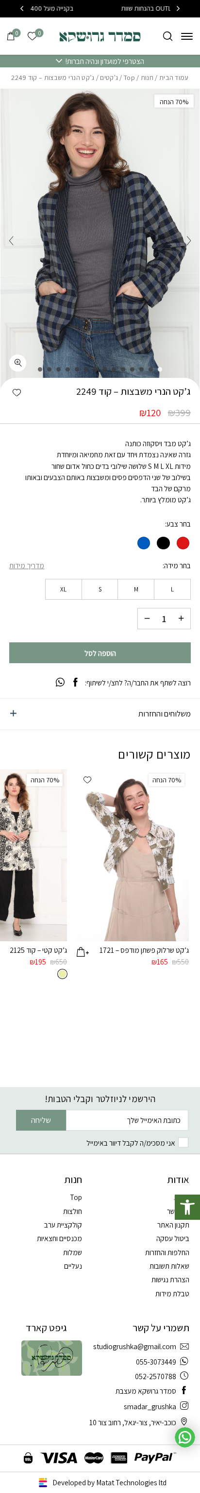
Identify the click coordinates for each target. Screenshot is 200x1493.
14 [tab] (40, 369)
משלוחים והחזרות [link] (164, 713)
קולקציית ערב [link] (63, 1224)
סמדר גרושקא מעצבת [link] (146, 1391)
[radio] (183, 543)
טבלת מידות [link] (172, 1293)
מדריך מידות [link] (26, 565)
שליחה (41, 1120)
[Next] (21, 8)
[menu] (187, 36)
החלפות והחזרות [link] (167, 1252)
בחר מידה (177, 565)
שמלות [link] (72, 1252)
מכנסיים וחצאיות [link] (59, 1238)
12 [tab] (58, 369)
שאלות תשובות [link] (169, 1266)
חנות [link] (147, 77)
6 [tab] (114, 369)
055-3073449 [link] (156, 1362)
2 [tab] (151, 369)
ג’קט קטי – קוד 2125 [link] (38, 950)
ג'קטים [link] (109, 77)
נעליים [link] (73, 1266)
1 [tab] (160, 369)
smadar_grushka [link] (150, 1406)
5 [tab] (123, 369)
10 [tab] (77, 369)
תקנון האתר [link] (173, 1224)
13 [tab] (49, 369)
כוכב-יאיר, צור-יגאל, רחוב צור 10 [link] (132, 1422)
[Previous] (178, 8)
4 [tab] (132, 369)
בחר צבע (179, 524)
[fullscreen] (17, 363)
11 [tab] (68, 369)
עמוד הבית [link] (174, 77)
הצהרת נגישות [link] (170, 1279)
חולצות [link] (72, 1211)
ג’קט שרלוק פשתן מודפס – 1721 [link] (144, 950)
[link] (187, 1207)
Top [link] (129, 77)
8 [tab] (95, 369)
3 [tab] (141, 369)
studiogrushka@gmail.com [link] (134, 1346)
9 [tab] (86, 369)
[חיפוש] (168, 36)
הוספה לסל (100, 653)
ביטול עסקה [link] (172, 1238)
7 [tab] (104, 369)
